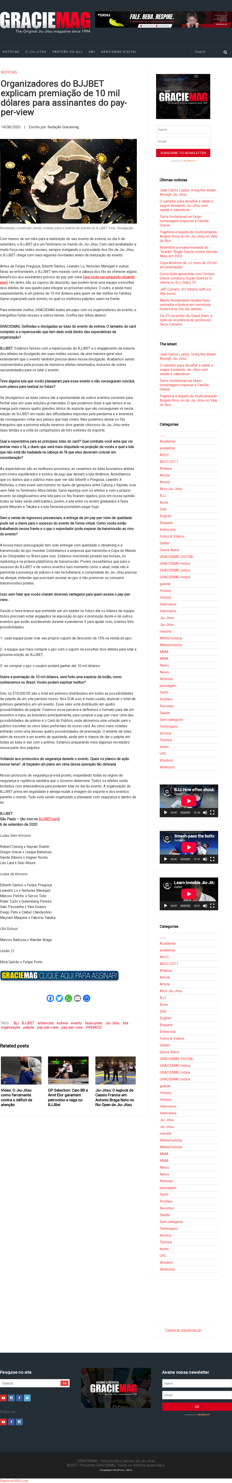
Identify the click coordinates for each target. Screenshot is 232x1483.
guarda (165, 584)
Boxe (164, 502)
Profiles (166, 699)
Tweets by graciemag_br (183, 1330)
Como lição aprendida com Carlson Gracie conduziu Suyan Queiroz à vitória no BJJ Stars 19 (187, 278)
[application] (189, 800)
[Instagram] (11, 1398)
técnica (165, 733)
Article (165, 475)
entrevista (45, 1023)
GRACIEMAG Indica (175, 563)
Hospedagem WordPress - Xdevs (116, 1470)
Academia (167, 441)
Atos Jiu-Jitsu (171, 489)
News (164, 665)
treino (164, 747)
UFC (163, 753)
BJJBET (28, 1023)
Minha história (171, 638)
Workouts (167, 767)
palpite (28, 1027)
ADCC (164, 455)
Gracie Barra (169, 550)
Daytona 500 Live (14, 1480)
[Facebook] (19, 1398)
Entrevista (168, 529)
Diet (163, 509)
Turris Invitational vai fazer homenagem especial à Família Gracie (184, 221)
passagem (168, 686)
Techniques (169, 726)
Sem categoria (171, 720)
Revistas (167, 706)
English (165, 516)
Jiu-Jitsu (112, 1023)
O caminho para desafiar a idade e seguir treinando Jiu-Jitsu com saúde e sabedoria (186, 205)
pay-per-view (47, 1027)
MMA (164, 652)
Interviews (168, 604)
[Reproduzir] (165, 812)
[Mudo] (205, 812)
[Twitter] (27, 1398)
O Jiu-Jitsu (35, 51)
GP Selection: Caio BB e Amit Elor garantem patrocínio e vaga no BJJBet (68, 1097)
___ (163, 434)
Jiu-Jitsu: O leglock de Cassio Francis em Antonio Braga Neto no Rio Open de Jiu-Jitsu (114, 1097)
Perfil (164, 692)
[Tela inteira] (212, 812)
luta (125, 1023)
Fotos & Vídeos (172, 536)
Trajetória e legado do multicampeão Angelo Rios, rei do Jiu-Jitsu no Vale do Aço (188, 236)
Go (65, 1383)
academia (167, 448)
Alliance (166, 468)
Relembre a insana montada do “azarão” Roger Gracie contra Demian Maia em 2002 (189, 251)
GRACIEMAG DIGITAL (119, 51)
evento (76, 1023)
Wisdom (166, 760)
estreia (62, 1023)
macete (166, 631)
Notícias (9, 72)
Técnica (166, 740)
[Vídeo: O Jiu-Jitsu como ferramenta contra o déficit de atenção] (21, 1070)
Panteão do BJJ (68, 51)
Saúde (165, 713)
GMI (92, 51)
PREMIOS (94, 1027)
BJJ (163, 496)
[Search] (225, 51)
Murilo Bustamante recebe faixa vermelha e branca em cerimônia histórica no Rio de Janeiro (185, 304)
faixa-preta (93, 1023)
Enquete (166, 523)
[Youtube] (3, 1398)
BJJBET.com (48, 819)
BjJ (16, 1023)
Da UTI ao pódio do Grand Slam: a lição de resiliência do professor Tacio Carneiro (186, 320)
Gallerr (165, 543)
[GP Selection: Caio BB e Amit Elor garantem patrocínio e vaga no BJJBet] (68, 1070)
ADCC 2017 (169, 462)
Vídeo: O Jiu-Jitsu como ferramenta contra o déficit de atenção (16, 1097)
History (165, 591)
